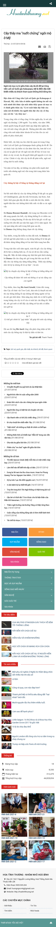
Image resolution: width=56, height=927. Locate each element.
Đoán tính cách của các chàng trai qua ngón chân (27, 402)
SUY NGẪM (15, 542)
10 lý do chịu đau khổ (21, 727)
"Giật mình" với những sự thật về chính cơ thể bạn (26, 427)
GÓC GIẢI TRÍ (10, 601)
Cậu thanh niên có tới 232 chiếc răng (21, 418)
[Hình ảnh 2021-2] (14, 850)
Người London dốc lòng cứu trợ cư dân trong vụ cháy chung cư (33, 737)
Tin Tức (33, 906)
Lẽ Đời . (15, 679)
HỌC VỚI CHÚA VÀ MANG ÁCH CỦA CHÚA (31, 646)
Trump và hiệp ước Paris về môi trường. (29, 744)
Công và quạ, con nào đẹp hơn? (26, 688)
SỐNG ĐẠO (41, 542)
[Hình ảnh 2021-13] (42, 827)
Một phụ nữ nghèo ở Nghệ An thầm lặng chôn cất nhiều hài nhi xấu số (32, 673)
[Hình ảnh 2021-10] (14, 827)
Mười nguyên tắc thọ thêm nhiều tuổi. (28, 702)
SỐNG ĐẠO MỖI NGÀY (14, 589)
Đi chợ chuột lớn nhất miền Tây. (19, 422)
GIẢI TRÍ (41, 552)
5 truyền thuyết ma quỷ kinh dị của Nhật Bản (24, 387)
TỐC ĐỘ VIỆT (17, 923)
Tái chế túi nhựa (13, 520)
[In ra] (45, 46)
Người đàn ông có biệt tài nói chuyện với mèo (25, 410)
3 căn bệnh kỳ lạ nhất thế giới (18, 485)
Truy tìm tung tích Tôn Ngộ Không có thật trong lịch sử (28, 490)
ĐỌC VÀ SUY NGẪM (13, 583)
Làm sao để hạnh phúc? (22, 711)
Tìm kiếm (8, 911)
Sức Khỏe (14, 562)
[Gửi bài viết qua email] (40, 46)
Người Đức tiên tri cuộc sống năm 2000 (22, 395)
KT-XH (41, 532)
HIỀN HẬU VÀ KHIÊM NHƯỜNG (26, 638)
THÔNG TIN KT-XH (12, 578)
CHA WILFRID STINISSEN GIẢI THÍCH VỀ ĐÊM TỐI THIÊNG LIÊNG (32, 623)
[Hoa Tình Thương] (28, 12)
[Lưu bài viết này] (50, 46)
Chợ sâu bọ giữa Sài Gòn (17, 442)
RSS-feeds (34, 911)
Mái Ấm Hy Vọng (11, 572)
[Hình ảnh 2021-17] (42, 850)
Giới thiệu (8, 906)
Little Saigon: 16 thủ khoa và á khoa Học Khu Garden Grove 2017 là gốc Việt (32, 721)
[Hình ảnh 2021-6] (14, 803)
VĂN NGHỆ (15, 552)
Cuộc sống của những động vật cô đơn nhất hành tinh (28, 513)
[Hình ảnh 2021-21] (42, 803)
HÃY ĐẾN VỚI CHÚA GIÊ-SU (24, 631)
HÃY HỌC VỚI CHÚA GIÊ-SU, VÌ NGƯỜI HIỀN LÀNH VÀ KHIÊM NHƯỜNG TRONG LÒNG (31, 655)
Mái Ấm (14, 532)
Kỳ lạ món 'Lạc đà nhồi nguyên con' (21, 480)
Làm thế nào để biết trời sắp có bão (21, 467)
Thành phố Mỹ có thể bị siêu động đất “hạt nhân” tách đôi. (31, 695)
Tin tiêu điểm (9, 615)
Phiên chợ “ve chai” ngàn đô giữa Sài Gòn (23, 447)
